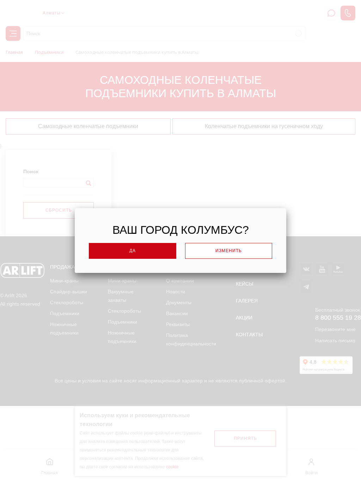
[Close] (301, 206)
